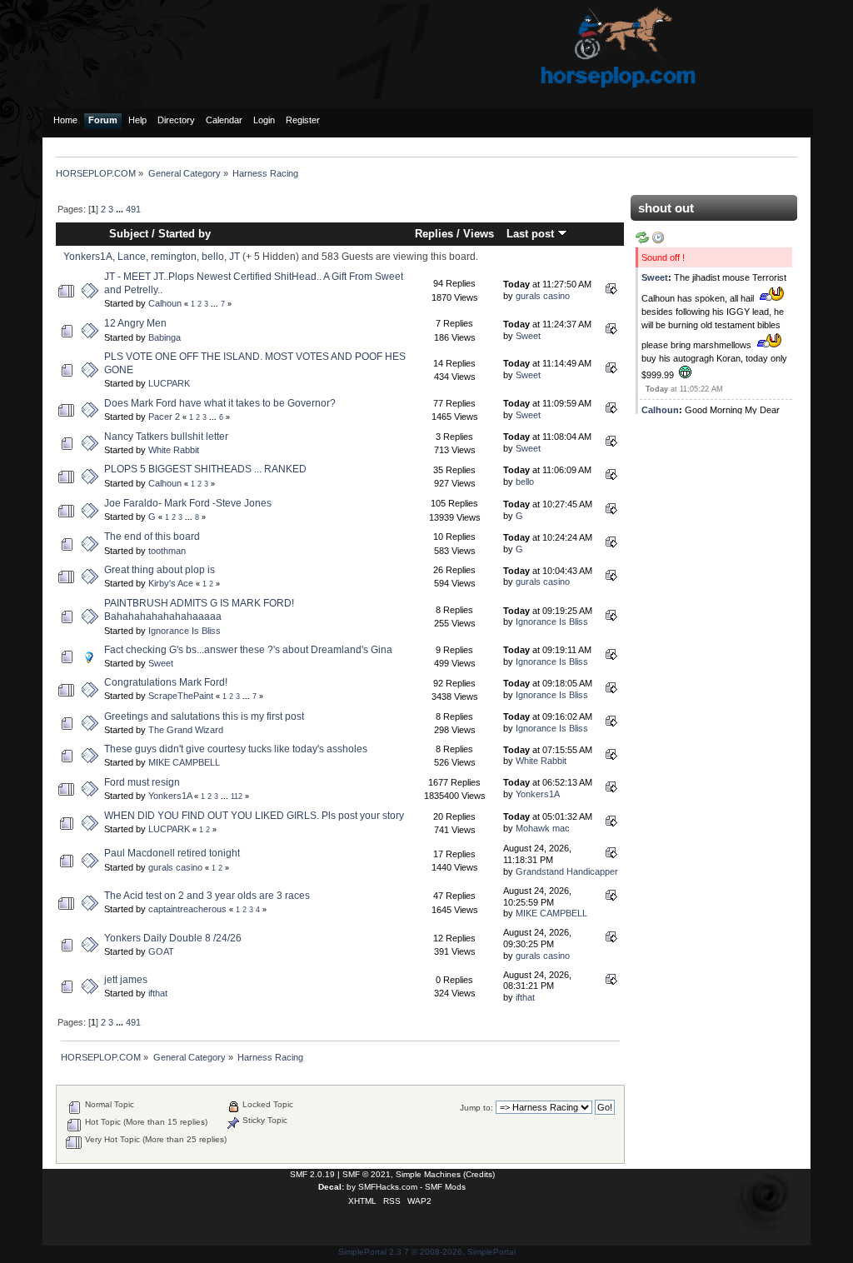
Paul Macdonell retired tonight (172, 853)
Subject (128, 233)
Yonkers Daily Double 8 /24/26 (173, 938)
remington (174, 256)
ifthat (157, 993)
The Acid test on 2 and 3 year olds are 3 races (207, 895)
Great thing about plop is (159, 570)
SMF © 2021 (366, 1174)
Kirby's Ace (170, 583)
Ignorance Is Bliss (184, 631)
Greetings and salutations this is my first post (204, 716)
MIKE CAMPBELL (184, 762)
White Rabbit (173, 450)
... (121, 209)
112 (236, 796)
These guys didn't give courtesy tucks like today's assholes (235, 749)
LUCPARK (169, 383)
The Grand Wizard (185, 730)
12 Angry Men (135, 323)
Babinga (164, 337)
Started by (184, 233)
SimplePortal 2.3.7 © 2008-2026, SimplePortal (427, 1251)
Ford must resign (142, 782)
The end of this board (152, 536)
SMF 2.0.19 (312, 1174)
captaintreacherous (187, 909)
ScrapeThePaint (180, 696)
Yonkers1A (87, 256)
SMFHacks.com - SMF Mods (412, 1186)
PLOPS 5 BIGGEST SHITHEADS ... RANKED (205, 469)
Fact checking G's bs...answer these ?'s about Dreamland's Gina (248, 650)
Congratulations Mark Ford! (165, 682)
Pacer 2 (164, 417)
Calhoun (165, 303)
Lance (131, 256)
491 (133, 209)
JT (234, 256)
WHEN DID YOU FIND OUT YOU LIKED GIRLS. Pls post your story (254, 815)
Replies (434, 233)
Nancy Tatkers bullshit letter (166, 436)
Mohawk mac (543, 828)
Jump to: (476, 1107)
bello (213, 256)
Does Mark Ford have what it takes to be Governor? (220, 403)
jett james (125, 980)
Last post (531, 233)
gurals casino (543, 296)
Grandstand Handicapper (567, 871)
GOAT (161, 951)
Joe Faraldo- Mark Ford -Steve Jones (188, 503)
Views (478, 233)
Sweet (528, 336)
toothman (167, 551)
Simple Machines (428, 1174)
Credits (479, 1174)
